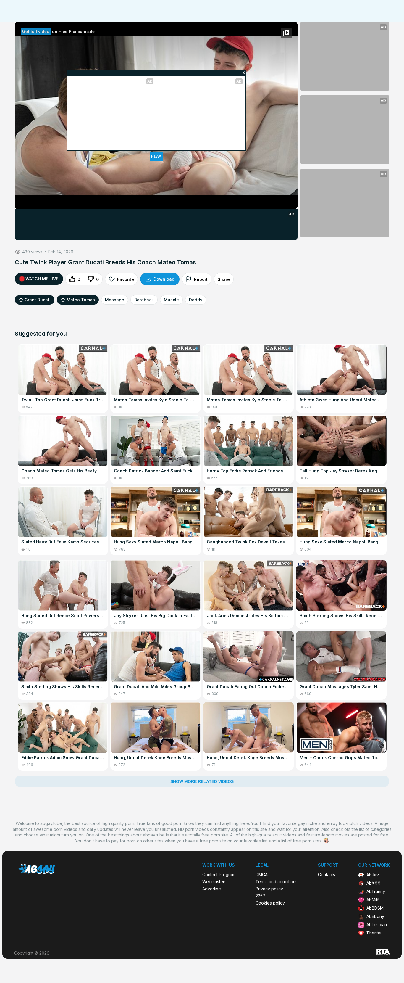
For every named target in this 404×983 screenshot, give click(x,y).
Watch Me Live (41, 278)
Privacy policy (269, 889)
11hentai (373, 932)
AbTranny (375, 891)
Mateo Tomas (81, 299)
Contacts (326, 874)
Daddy (195, 299)
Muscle (171, 299)
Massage (114, 299)
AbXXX (373, 883)
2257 (260, 896)
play (156, 156)
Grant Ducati (38, 299)
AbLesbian (376, 924)
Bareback (144, 299)
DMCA (262, 874)
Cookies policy (270, 903)
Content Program (218, 874)
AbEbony (375, 916)
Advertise (211, 889)
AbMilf (372, 899)
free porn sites (308, 840)
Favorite (125, 279)
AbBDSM (375, 907)
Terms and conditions (277, 881)
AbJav (372, 874)
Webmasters (214, 881)
